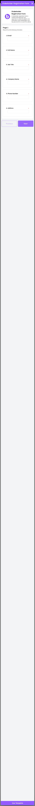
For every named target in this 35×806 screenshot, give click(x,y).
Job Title (10, 64)
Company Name (13, 79)
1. (6, 35)
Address (10, 108)
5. (6, 93)
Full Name (11, 50)
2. (6, 50)
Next (26, 124)
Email (9, 35)
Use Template (17, 803)
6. (6, 108)
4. (6, 79)
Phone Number (13, 93)
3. (6, 64)
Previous (9, 124)
